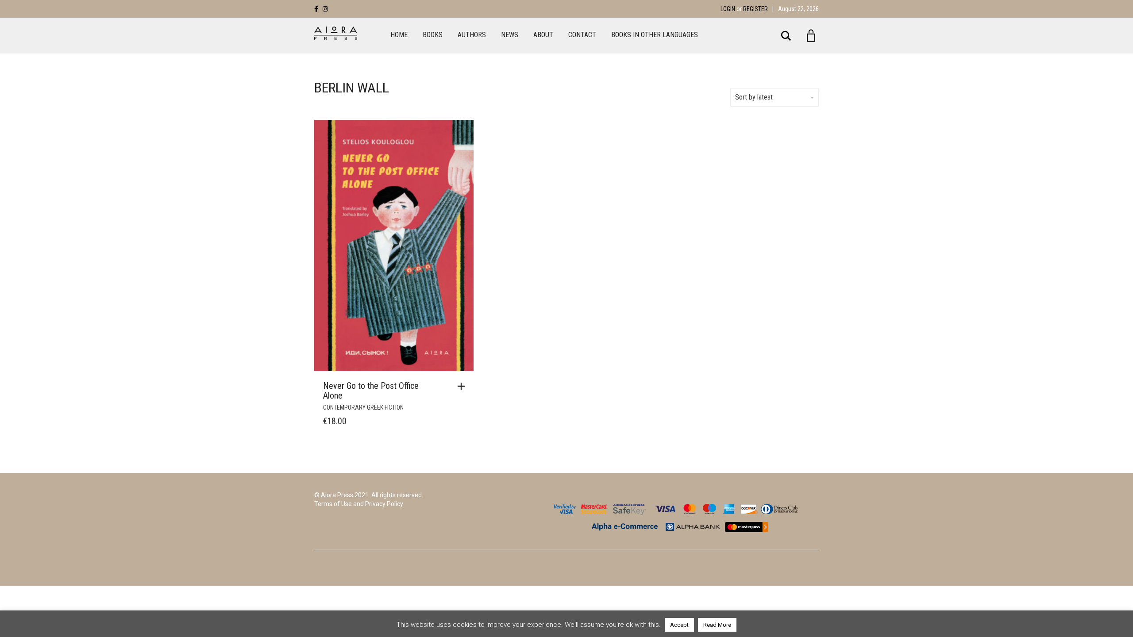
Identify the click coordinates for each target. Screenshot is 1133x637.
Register (755, 8)
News (509, 35)
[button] (463, 386)
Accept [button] (679, 625)
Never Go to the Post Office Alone (371, 390)
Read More (717, 625)
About (543, 35)
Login (728, 8)
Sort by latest (754, 97)
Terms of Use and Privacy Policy (358, 503)
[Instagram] (325, 8)
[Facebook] (316, 8)
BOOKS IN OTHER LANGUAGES (654, 35)
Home (399, 35)
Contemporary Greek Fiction (363, 407)
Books (433, 35)
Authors (472, 35)
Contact (582, 35)
